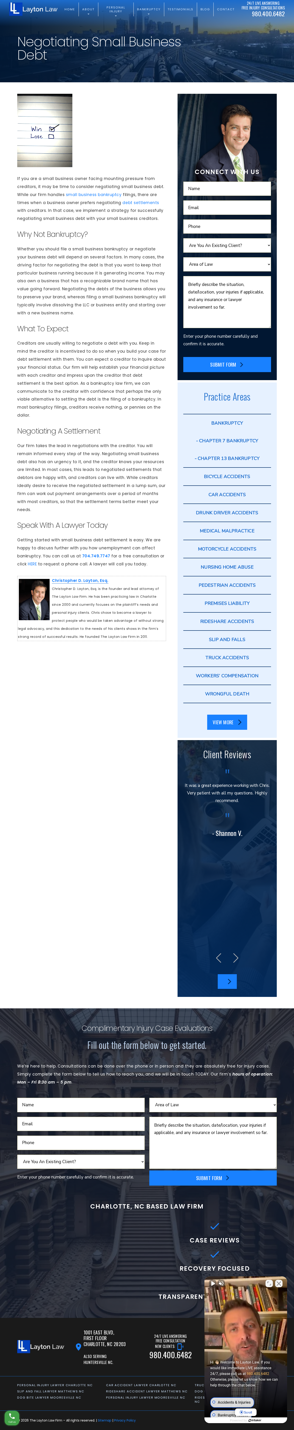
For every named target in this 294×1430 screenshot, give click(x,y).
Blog (205, 9)
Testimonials (180, 9)
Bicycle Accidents (227, 476)
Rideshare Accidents (227, 621)
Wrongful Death (227, 694)
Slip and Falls (227, 639)
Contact (226, 9)
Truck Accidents (227, 658)
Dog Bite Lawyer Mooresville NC (49, 1397)
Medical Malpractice (227, 531)
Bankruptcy (149, 9)
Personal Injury (116, 9)
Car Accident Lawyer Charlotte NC (141, 1385)
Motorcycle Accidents (227, 549)
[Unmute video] (212, 1283)
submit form (223, 364)
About (88, 9)
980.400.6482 (258, 1374)
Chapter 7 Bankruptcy (228, 441)
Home (70, 9)
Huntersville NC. (98, 1362)
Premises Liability (227, 603)
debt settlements (140, 202)
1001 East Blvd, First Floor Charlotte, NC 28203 (105, 1338)
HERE (32, 564)
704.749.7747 (96, 556)
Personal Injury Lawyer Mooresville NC (145, 1397)
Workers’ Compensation (227, 676)
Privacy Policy (125, 1420)
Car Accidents (227, 495)
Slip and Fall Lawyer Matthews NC (50, 1391)
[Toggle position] (269, 1283)
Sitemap (104, 1420)
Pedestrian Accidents (227, 585)
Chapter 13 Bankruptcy (229, 458)
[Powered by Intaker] (255, 1420)
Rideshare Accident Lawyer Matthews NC (147, 1391)
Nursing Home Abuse (227, 567)
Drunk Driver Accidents (227, 513)
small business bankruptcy (94, 194)
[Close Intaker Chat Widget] (279, 1283)
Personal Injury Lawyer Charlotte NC (55, 1385)
